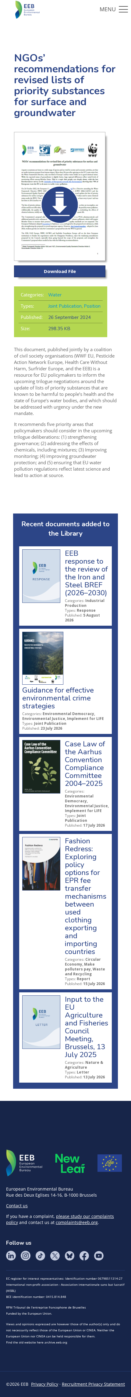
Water (55, 295)
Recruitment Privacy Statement (93, 1384)
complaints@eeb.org (77, 1222)
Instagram (25, 1255)
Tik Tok (40, 1255)
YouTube (99, 1255)
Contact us (17, 1206)
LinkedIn (11, 1255)
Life (109, 1163)
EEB (24, 1163)
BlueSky (69, 1255)
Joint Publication (65, 306)
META (70, 1163)
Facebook (84, 1255)
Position (92, 306)
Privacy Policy (44, 1384)
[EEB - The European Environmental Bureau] (27, 9)
